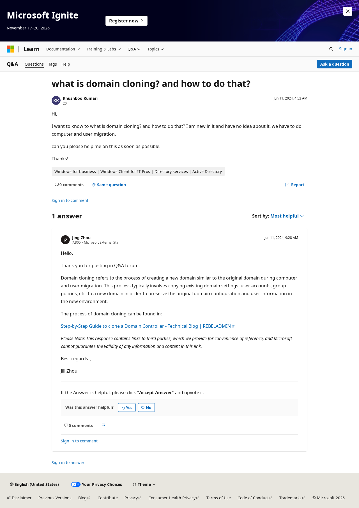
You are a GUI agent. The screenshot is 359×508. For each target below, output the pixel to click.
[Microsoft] (10, 49)
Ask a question (334, 64)
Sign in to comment (70, 200)
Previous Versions (55, 497)
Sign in (345, 48)
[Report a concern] (103, 425)
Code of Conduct (253, 497)
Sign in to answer (68, 462)
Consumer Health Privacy (171, 497)
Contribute (108, 497)
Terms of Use (218, 497)
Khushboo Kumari (80, 98)
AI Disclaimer (19, 497)
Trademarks (290, 497)
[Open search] (331, 49)
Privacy (131, 497)
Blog (82, 497)
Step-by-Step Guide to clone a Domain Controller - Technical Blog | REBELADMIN (146, 326)
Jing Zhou (81, 237)
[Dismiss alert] (347, 11)
